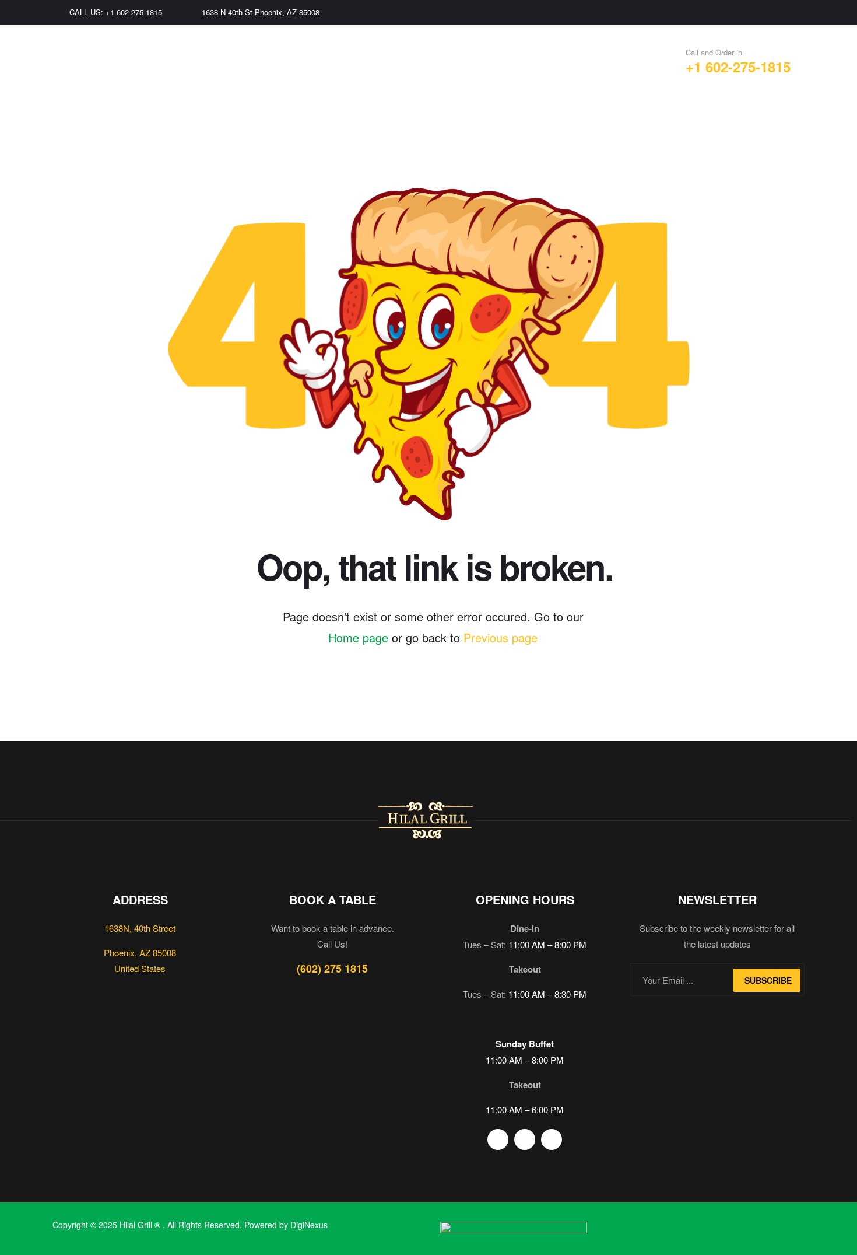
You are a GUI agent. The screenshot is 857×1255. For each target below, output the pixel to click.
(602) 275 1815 (332, 968)
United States (140, 968)
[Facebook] (751, 12)
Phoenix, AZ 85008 (140, 952)
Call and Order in (714, 52)
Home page (358, 637)
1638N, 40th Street (139, 928)
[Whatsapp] (800, 12)
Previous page (500, 637)
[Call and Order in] (664, 59)
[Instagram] (776, 12)
